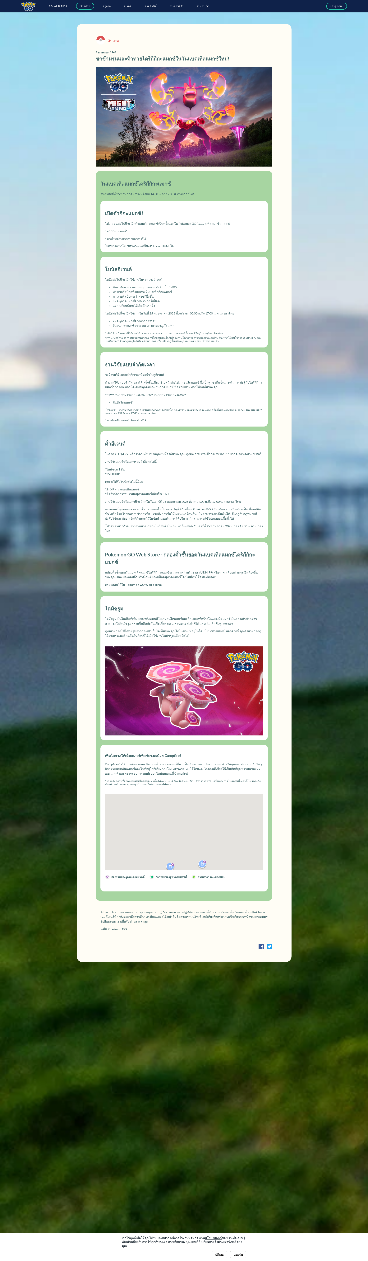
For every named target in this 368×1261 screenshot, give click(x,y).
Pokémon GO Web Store (143, 584)
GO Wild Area (58, 6)
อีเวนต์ (128, 6)
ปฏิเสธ (219, 1254)
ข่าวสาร (85, 6)
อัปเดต (113, 40)
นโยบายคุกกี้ (213, 1238)
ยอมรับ (238, 1254)
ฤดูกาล (107, 6)
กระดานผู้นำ (177, 6)
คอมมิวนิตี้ (151, 6)
